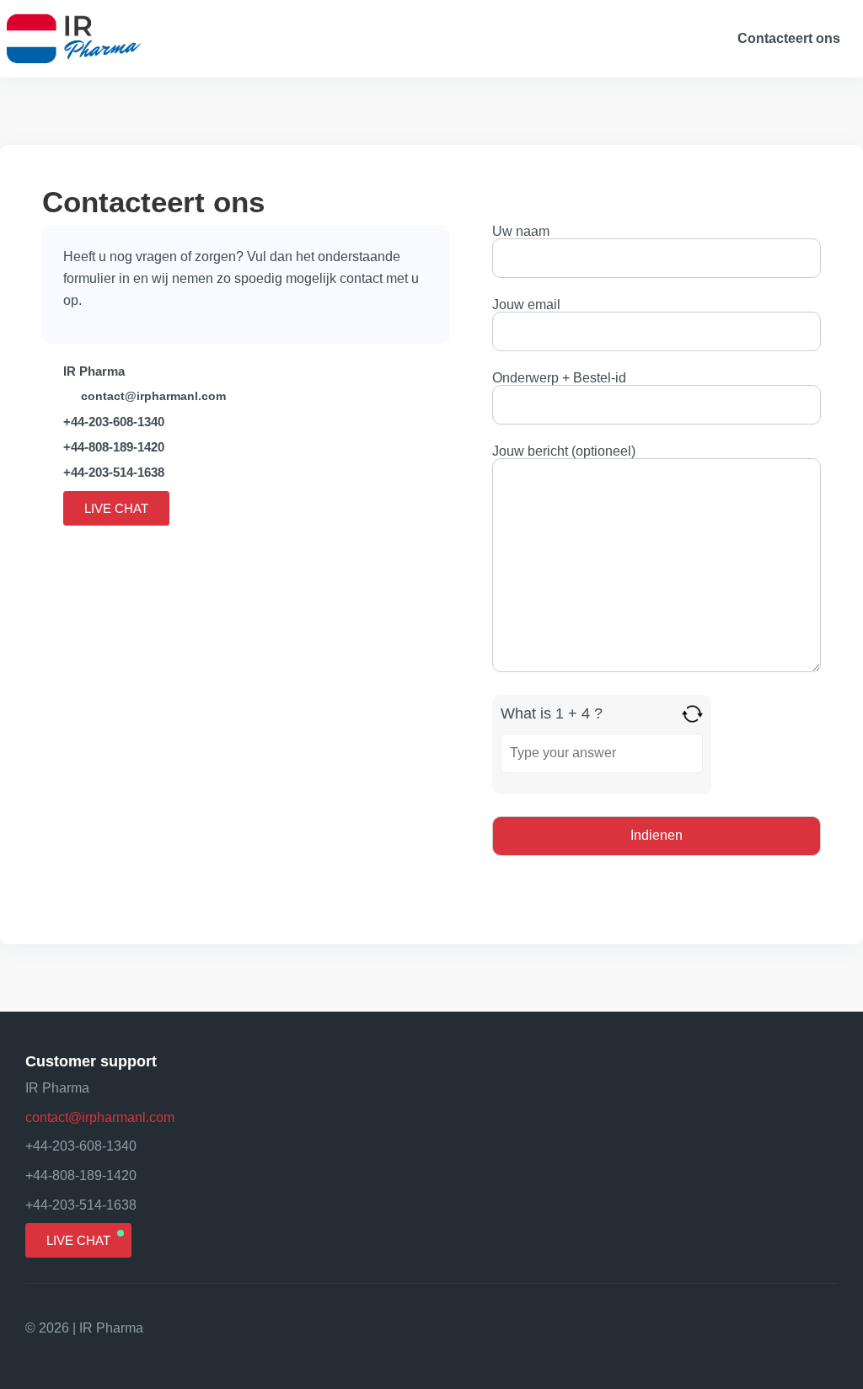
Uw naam (520, 231)
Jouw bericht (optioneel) (563, 451)
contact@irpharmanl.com (153, 396)
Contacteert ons (788, 38)
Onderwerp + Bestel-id (559, 378)
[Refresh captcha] (692, 713)
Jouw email (526, 305)
